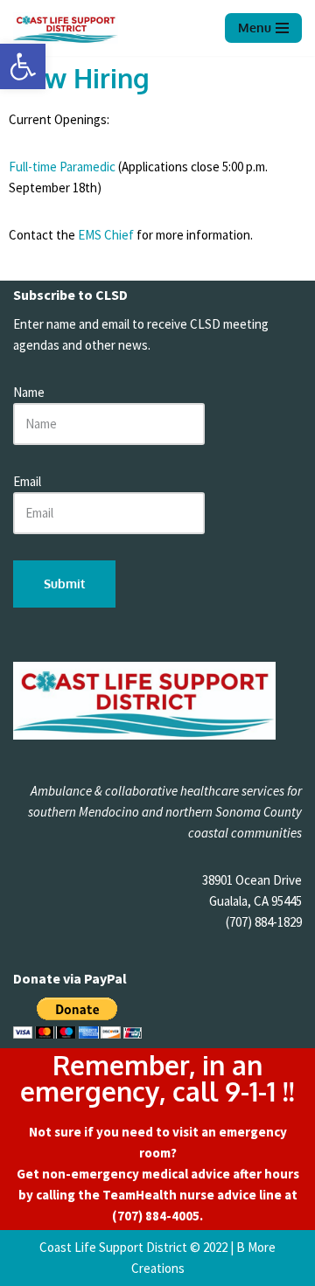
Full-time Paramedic (62, 166)
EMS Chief (106, 234)
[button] (23, 66)
